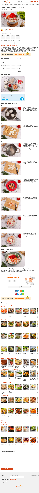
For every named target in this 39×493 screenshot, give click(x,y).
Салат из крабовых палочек (29, 4)
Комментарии (14, 45)
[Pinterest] (16, 294)
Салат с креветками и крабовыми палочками (9, 344)
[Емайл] (21, 294)
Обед (6, 435)
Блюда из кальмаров (15, 369)
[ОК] (21, 291)
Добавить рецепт (19, 54)
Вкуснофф (11, 29)
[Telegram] (18, 291)
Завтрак (2, 435)
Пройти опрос (3, 483)
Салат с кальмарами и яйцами (15, 331)
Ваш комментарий (4, 457)
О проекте (2, 476)
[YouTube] (38, 475)
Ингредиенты (3, 45)
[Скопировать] (23, 294)
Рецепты (6, 4)
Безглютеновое (3, 422)
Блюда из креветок (4, 395)
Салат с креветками (4, 319)
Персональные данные (5, 481)
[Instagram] (36, 475)
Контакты (2, 478)
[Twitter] (18, 294)
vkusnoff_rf (5, 99)
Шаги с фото (9, 45)
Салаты (10, 4)
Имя (1, 453)
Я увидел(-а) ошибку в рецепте (7, 274)
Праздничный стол (4, 424)
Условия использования (5, 479)
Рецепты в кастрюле (4, 448)
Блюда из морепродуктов (5, 369)
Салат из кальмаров (4, 331)
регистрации (26, 466)
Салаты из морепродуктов (18, 4)
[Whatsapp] (23, 291)
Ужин (10, 435)
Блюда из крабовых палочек (6, 382)
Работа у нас (3, 482)
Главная (2, 4)
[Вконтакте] (16, 291)
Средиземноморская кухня (5, 406)
